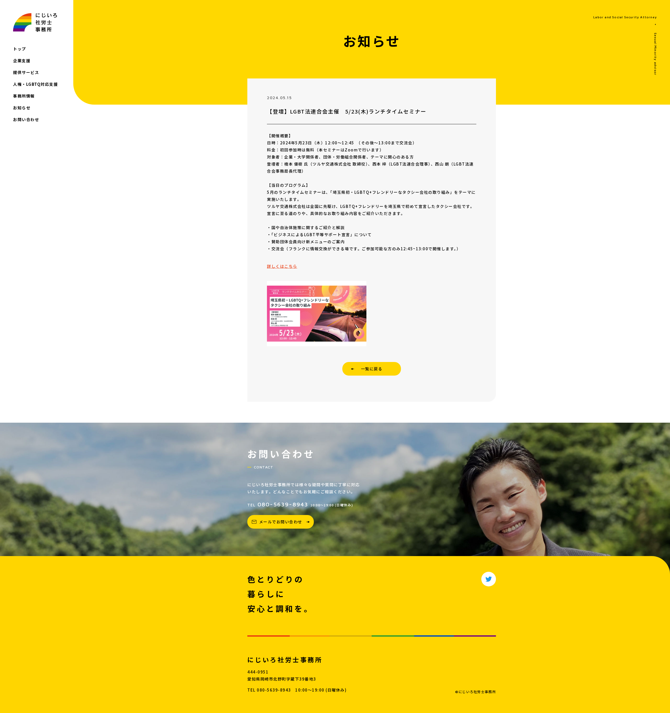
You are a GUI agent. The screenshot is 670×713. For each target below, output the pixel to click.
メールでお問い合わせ (280, 521)
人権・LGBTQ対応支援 (35, 84)
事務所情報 (24, 96)
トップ (19, 49)
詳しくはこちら (282, 266)
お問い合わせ (26, 119)
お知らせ (21, 107)
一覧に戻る (372, 368)
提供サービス (26, 72)
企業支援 (21, 60)
